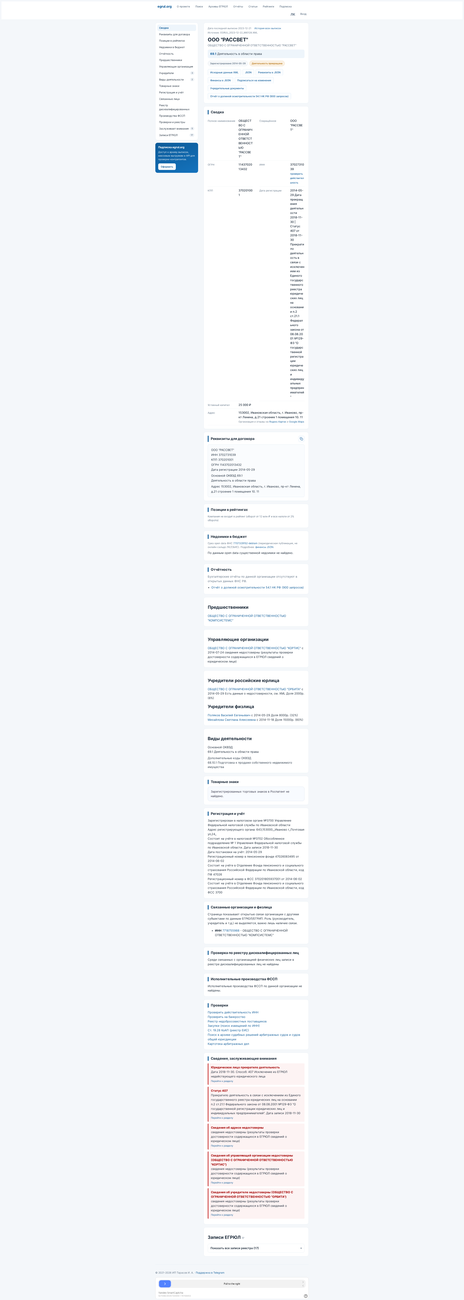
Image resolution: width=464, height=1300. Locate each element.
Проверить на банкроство (226, 1017)
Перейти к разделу (222, 1081)
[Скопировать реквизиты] (301, 439)
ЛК (293, 14)
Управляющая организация (176, 66)
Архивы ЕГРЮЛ (218, 6)
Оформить (167, 166)
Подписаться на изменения (254, 80)
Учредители (176, 73)
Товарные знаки (169, 85)
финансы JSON (264, 547)
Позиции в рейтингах (172, 40)
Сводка (164, 27)
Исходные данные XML (224, 72)
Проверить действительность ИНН (233, 1012)
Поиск (199, 6)
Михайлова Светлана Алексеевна (232, 719)
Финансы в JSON (220, 80)
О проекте (183, 6)
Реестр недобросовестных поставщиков (237, 1021)
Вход (303, 13)
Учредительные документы (227, 88)
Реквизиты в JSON (269, 72)
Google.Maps (296, 421)
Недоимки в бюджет (172, 47)
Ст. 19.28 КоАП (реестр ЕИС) (228, 1030)
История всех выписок (267, 28)
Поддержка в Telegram (210, 1272)
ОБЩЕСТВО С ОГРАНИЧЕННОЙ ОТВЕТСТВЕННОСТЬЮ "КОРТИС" (254, 648)
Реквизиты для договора (174, 34)
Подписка (285, 6)
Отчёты (238, 6)
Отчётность (166, 53)
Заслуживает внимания (176, 128)
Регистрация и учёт (171, 92)
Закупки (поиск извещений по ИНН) (234, 1025)
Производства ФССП (172, 115)
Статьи (252, 6)
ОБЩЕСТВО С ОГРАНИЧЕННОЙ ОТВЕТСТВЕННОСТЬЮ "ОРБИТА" (254, 689)
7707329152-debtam (245, 543)
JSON (248, 72)
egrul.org (164, 6)
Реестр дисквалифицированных (174, 107)
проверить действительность (297, 178)
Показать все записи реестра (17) (256, 1248)
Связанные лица (169, 98)
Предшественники (170, 60)
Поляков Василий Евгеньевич (229, 715)
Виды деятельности (176, 79)
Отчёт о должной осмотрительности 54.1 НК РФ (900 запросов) (249, 96)
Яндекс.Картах (277, 421)
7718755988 (230, 930)
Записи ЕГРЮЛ (176, 134)
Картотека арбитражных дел (228, 1044)
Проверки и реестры (172, 122)
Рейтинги (268, 6)
